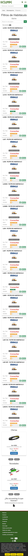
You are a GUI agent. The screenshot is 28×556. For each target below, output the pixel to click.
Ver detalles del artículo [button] (14, 61)
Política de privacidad (7, 528)
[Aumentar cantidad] (20, 46)
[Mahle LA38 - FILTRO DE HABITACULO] (14, 167)
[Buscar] (25, 6)
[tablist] (14, 446)
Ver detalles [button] (14, 453)
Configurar (20, 554)
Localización (5, 517)
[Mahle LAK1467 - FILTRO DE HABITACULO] (14, 367)
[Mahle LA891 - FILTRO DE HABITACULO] (14, 301)
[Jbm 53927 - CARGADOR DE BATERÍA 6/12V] (14, 471)
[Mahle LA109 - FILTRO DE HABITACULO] (14, 33)
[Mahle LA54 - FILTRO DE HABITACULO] (14, 234)
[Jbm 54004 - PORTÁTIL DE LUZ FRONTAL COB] (14, 438)
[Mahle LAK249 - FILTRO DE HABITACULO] (14, 390)
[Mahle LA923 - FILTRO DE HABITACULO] (14, 323)
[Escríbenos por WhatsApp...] (13, 541)
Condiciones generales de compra (10, 532)
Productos (4, 521)
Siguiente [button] (17, 459)
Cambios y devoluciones (7, 534)
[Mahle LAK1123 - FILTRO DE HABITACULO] (14, 345)
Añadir (24, 46)
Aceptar (7, 554)
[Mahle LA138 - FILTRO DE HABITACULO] (14, 78)
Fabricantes (5, 519)
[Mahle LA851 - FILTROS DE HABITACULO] (14, 278)
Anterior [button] (11, 459)
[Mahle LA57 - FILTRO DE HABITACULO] (14, 256)
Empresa (4, 512)
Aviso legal (4, 526)
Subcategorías (10, 10)
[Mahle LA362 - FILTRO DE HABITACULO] (14, 122)
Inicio (3, 10)
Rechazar (13, 554)
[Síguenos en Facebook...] (15, 541)
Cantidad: (5, 46)
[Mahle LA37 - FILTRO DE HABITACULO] (14, 145)
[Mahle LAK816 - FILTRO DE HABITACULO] (14, 412)
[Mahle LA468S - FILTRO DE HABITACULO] (14, 211)
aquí (18, 547)
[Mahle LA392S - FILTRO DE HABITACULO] (14, 189)
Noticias (4, 523)
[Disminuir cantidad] (11, 46)
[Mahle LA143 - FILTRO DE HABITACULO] (14, 100)
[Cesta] (22, 2)
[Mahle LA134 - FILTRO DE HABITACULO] (14, 55)
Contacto (4, 515)
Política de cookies (6, 530)
